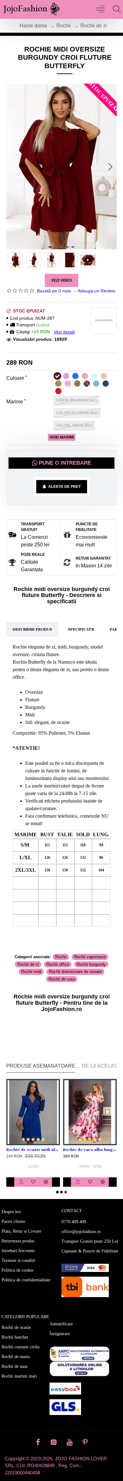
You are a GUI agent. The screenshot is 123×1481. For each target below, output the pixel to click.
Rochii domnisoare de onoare (75, 971)
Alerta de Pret (63, 486)
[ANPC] (79, 1353)
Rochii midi (31, 971)
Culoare (15, 378)
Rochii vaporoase (90, 956)
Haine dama (33, 25)
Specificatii (81, 629)
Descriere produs (32, 629)
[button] (12, 167)
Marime (14, 401)
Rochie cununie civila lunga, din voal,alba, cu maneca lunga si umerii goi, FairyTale (45, 1149)
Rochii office (57, 964)
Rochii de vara (62, 979)
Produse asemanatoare (40, 1066)
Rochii (63, 25)
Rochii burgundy (91, 964)
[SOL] (79, 1368)
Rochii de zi (93, 25)
